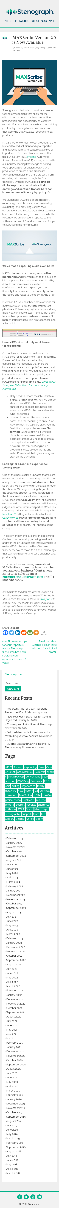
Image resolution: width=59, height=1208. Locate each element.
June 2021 (12, 1025)
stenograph (41, 809)
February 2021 (14, 1042)
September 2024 (16, 855)
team (36, 814)
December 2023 (15, 895)
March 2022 (13, 986)
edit (7, 786)
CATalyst (39, 771)
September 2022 (16, 960)
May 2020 (12, 1081)
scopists (31, 804)
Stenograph (34, 1204)
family (40, 786)
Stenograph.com (14, 674)
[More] (36, 632)
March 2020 (13, 1090)
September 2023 (16, 907)
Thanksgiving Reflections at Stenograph (30, 724)
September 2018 (16, 1147)
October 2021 (14, 1008)
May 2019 (12, 1134)
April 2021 (12, 1034)
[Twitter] (11, 632)
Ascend (18, 767)
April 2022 (12, 981)
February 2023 (14, 938)
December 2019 (15, 1103)
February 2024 (14, 886)
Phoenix (31, 156)
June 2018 (12, 1160)
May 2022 (12, 977)
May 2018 (12, 1164)
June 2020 (12, 1077)
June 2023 (12, 921)
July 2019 (11, 1125)
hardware (10, 790)
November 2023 (15, 899)
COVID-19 (23, 781)
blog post (46, 599)
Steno (29, 809)
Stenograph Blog (37, 48)
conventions (33, 776)
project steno (13, 800)
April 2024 (12, 877)
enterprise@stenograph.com (22, 577)
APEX (8, 767)
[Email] (30, 632)
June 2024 (12, 868)
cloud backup (16, 776)
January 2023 (14, 942)
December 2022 (15, 947)
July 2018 (11, 1155)
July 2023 (11, 916)
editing (16, 786)
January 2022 (14, 994)
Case (41, 767)
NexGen (47, 795)
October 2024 (14, 851)
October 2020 (14, 1060)
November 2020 (15, 1055)
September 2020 (16, 1064)
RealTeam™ (9, 514)
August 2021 (13, 1016)
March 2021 (13, 1038)
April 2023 (12, 929)
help (20, 790)
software (10, 809)
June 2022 (12, 973)
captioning (30, 767)
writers (30, 818)
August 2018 (13, 1151)
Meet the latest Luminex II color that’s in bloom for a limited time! (44, 647)
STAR (21, 809)
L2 (36, 790)
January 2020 (14, 1099)
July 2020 (11, 1073)
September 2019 (16, 1116)
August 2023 (13, 912)
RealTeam (28, 800)
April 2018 (12, 1168)
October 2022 (14, 955)
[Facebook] (5, 632)
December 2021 (15, 999)
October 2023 (14, 903)
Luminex (45, 790)
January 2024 (14, 890)
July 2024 (11, 864)
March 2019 (13, 1138)
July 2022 (11, 968)
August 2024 (13, 860)
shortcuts (43, 804)
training (20, 818)
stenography (12, 814)
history (29, 790)
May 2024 (12, 873)
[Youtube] (33, 1197)
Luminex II (11, 795)
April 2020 (12, 1086)
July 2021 (11, 1021)
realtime (41, 800)
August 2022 (13, 964)
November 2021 (15, 1003)
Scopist (20, 804)
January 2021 (13, 1047)
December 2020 (15, 1051)
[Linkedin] (17, 632)
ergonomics (28, 786)
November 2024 (15, 847)
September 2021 (15, 1012)
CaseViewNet (10, 517)
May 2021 (11, 1029)
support (26, 814)
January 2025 (14, 842)
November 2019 (15, 1108)
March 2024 (13, 881)
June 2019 (12, 1129)
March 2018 (13, 1173)
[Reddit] (24, 632)
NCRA (37, 795)
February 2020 (14, 1094)
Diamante (36, 781)
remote (9, 804)
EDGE (47, 781)
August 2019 (13, 1121)
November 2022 (15, 951)
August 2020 (13, 1068)
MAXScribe (25, 795)
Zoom (39, 818)
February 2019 (14, 1142)
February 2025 (14, 838)
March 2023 (13, 934)
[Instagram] (39, 1197)
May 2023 (12, 925)
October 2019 (14, 1112)
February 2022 (14, 990)
